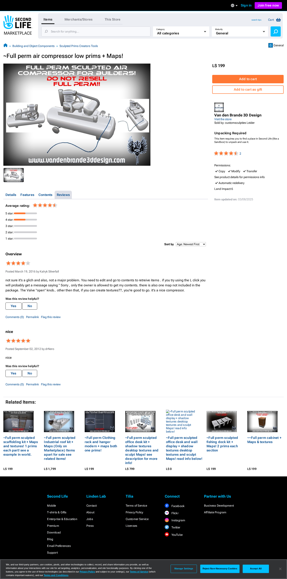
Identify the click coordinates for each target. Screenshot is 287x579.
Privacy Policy (134, 512)
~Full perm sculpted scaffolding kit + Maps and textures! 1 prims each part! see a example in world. (20, 446)
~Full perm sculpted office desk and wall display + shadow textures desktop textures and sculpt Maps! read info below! (184, 448)
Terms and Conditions (56, 575)
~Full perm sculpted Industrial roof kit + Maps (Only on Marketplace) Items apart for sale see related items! (59, 448)
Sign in (246, 5)
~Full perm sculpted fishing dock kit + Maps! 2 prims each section (222, 444)
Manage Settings (183, 568)
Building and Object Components (33, 46)
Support (52, 552)
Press (90, 525)
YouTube (177, 534)
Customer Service (137, 519)
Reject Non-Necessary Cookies (220, 568)
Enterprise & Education (62, 519)
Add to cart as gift (248, 89)
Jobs (89, 519)
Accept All (256, 568)
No (30, 306)
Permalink (32, 317)
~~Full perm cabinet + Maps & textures (264, 440)
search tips (256, 20)
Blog (50, 539)
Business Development (219, 505)
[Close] (280, 568)
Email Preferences (59, 546)
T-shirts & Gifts (56, 512)
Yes (13, 306)
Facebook (177, 506)
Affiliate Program (215, 512)
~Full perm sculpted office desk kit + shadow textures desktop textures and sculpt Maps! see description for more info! (141, 450)
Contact (91, 505)
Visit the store (223, 119)
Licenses (131, 525)
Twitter (175, 527)
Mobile (51, 505)
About (90, 512)
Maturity (219, 29)
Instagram (178, 520)
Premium (53, 525)
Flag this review (51, 317)
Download (54, 532)
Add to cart (248, 79)
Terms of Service (136, 505)
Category (160, 29)
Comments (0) (14, 317)
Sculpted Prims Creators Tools (78, 46)
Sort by (169, 244)
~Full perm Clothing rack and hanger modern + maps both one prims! (101, 444)
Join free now (268, 5)
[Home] (5, 45)
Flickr (174, 513)
